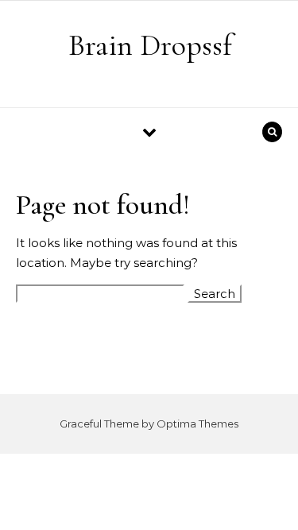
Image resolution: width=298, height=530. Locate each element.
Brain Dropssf (150, 45)
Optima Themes (197, 423)
